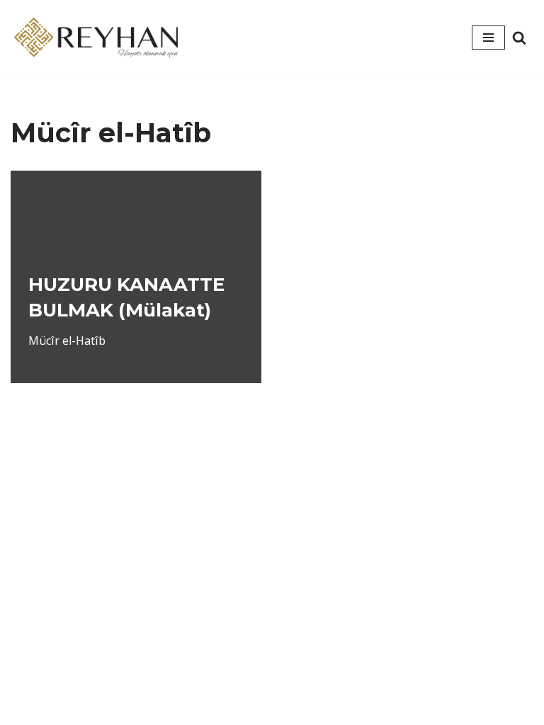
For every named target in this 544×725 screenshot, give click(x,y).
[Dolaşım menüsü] (488, 37)
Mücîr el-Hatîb (67, 340)
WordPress (294, 688)
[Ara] (519, 37)
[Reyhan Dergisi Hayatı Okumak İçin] (99, 37)
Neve (232, 688)
